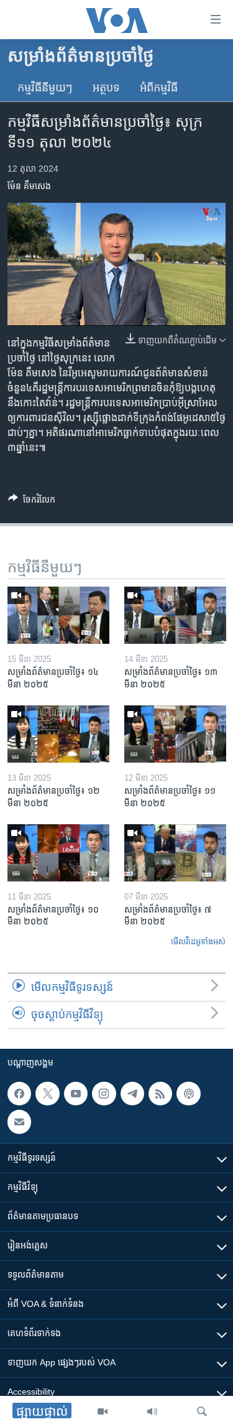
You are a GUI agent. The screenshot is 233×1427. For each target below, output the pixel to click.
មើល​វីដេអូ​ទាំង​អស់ (198, 941)
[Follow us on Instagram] (104, 1093)
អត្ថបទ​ (106, 87)
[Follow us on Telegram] (132, 1093)
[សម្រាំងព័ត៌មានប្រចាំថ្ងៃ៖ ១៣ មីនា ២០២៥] (175, 615)
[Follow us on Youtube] (76, 1093)
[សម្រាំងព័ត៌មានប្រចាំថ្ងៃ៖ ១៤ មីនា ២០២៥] (58, 615)
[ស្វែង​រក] (202, 1411)
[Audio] (152, 1411)
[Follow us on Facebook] (19, 1093)
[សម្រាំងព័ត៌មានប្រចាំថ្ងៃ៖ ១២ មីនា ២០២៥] (58, 734)
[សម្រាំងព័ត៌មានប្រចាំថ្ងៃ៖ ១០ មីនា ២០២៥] (58, 852)
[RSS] (160, 1093)
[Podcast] (188, 1093)
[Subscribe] (19, 1122)
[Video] (102, 1411)
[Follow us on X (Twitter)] (47, 1093)
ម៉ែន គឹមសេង (29, 186)
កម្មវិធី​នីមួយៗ (45, 87)
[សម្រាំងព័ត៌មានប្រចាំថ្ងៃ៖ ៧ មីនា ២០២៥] (175, 852)
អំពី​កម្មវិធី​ (159, 87)
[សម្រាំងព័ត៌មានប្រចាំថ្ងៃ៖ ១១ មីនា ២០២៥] (175, 734)
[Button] (31, 501)
